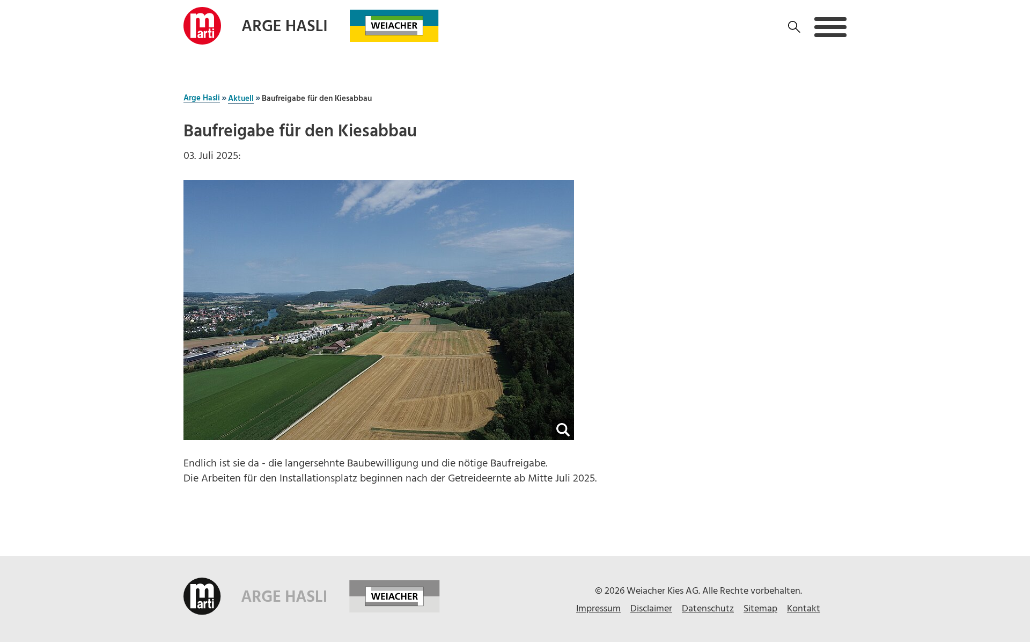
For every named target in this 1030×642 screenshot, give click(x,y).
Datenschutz (708, 609)
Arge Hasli (201, 98)
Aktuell (241, 99)
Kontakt (803, 609)
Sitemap (760, 609)
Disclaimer (651, 609)
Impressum (598, 609)
